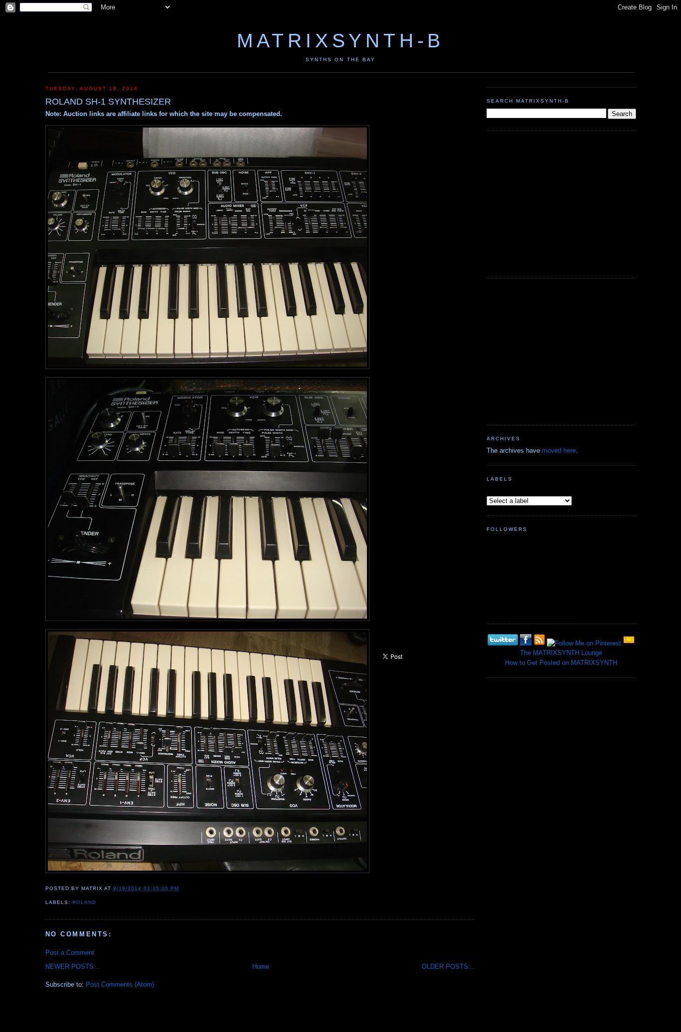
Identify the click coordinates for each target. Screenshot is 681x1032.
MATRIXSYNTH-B (340, 40)
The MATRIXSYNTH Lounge (561, 652)
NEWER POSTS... (72, 966)
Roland (84, 902)
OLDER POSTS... (448, 966)
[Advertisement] (561, 203)
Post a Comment (69, 952)
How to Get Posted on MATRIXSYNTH (561, 662)
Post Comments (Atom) (120, 984)
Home (260, 966)
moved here (559, 450)
